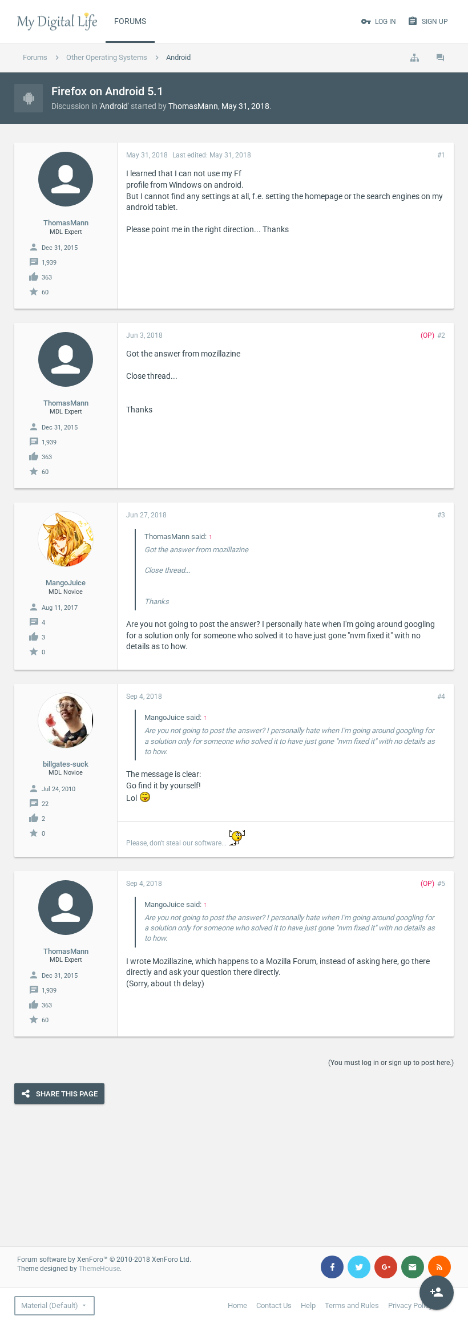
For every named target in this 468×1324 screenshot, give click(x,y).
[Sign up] (436, 1293)
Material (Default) (49, 1305)
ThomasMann (193, 106)
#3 (441, 515)
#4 (441, 697)
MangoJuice (66, 582)
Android (114, 106)
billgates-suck (65, 764)
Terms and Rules (352, 1305)
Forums (130, 21)
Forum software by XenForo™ (104, 1260)
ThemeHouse (99, 1269)
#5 (441, 884)
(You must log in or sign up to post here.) (391, 1063)
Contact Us (274, 1305)
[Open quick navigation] (414, 57)
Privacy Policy (410, 1305)
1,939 (49, 262)
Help (308, 1305)
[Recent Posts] (440, 57)
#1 (441, 155)
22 (45, 804)
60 (45, 292)
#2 (441, 335)
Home (237, 1305)
